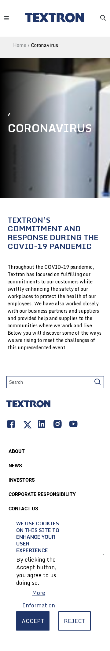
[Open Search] (103, 15)
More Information (38, 599)
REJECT (74, 620)
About (17, 451)
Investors (22, 480)
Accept (33, 620)
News (15, 466)
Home (19, 45)
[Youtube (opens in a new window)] (73, 425)
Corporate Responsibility (42, 494)
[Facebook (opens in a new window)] (12, 425)
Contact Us (23, 509)
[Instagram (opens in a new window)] (57, 425)
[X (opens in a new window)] (25, 425)
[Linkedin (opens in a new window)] (41, 425)
